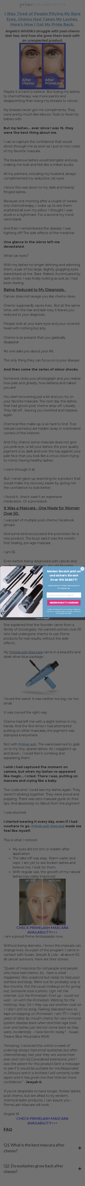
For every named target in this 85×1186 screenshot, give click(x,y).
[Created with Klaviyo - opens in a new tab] (42, 618)
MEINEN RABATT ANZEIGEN (63, 602)
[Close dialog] (82, 569)
